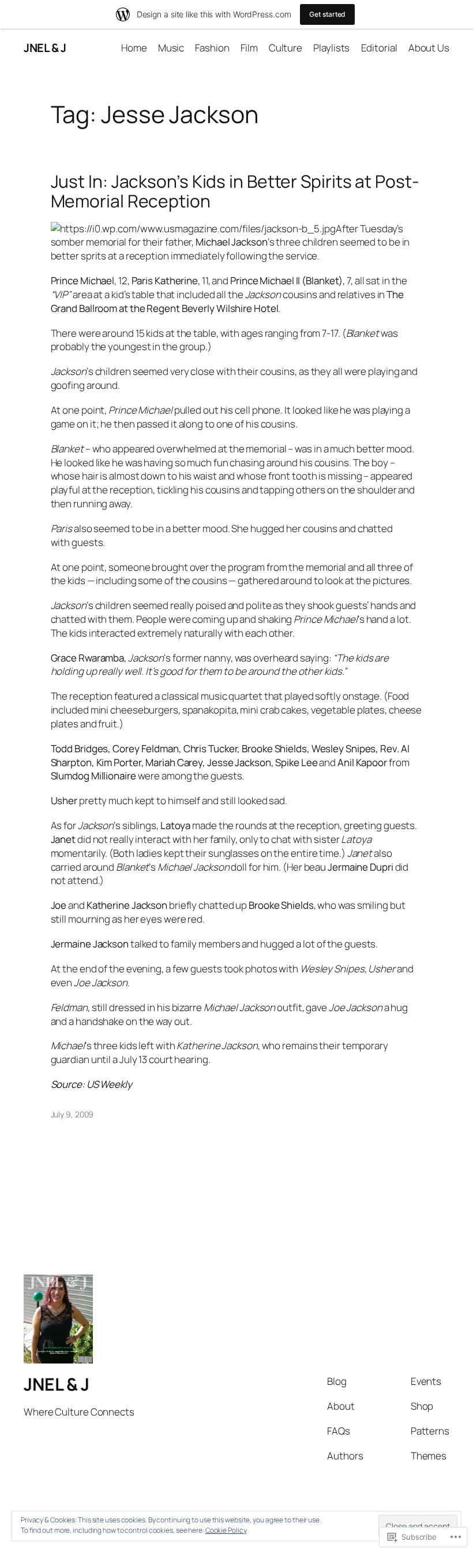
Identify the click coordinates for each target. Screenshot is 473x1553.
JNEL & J (45, 47)
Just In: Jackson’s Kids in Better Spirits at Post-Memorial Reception (235, 191)
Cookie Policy (226, 1530)
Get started (327, 14)
